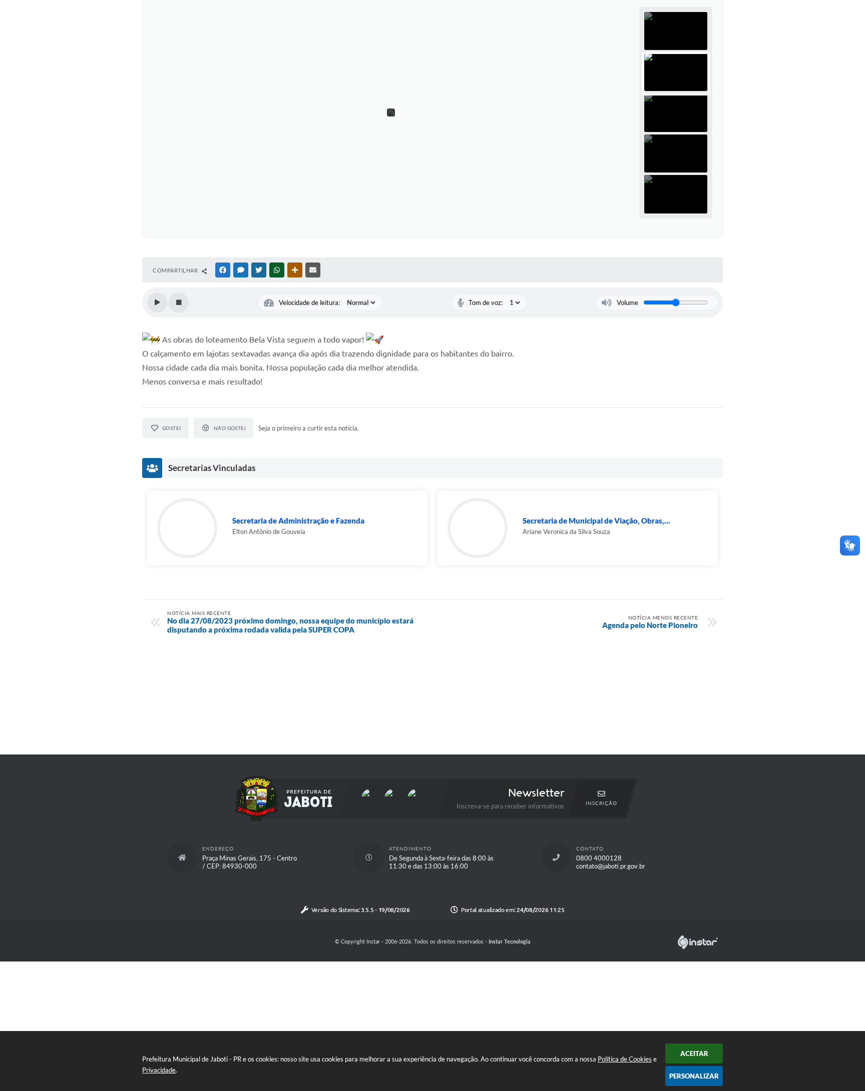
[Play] (157, 302)
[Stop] (179, 302)
